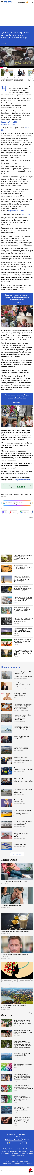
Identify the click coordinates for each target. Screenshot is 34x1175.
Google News (25, 512)
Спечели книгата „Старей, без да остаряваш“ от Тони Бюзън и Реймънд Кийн (17, 981)
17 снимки (16, 402)
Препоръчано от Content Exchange (24, 1013)
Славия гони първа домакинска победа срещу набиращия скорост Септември (22, 1098)
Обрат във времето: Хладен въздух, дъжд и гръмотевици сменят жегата (23, 557)
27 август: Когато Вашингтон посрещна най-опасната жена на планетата (23, 619)
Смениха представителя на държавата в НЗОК (23, 843)
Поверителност (7, 1163)
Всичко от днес (17, 854)
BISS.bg (30, 1151)
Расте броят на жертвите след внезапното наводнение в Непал (22, 1108)
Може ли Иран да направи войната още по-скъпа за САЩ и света (22, 641)
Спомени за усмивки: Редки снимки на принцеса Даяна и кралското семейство (17, 397)
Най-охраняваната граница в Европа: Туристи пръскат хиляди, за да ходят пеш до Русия (23, 652)
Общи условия (24, 1161)
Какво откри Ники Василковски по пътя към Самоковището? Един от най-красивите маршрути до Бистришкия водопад (22, 1044)
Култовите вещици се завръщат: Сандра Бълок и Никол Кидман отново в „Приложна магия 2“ (22, 1077)
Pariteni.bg (30, 1153)
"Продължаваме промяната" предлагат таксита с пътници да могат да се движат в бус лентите (23, 813)
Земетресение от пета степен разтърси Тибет (21, 747)
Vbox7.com (12, 1149)
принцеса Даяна (7, 494)
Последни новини (11, 667)
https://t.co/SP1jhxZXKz (9, 122)
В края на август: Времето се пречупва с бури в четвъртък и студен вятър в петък (23, 631)
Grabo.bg (22, 1153)
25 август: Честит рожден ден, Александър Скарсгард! (15, 955)
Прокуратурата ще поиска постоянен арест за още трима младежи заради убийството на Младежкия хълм (23, 1120)
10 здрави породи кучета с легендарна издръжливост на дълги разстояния (23, 609)
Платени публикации (18, 1163)
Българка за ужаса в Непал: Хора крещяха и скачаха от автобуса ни (23, 791)
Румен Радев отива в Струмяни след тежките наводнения (22, 684)
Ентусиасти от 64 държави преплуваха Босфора (22, 1054)
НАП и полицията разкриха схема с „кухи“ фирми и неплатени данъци (23, 823)
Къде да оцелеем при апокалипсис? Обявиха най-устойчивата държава (23, 588)
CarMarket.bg (22, 1151)
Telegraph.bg (20, 1155)
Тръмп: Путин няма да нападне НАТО (21, 737)
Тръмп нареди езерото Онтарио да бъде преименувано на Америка (23, 759)
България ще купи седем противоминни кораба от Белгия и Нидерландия (22, 727)
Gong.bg (19, 1149)
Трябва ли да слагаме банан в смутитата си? (16, 931)
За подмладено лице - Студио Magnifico (21, 694)
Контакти (29, 1163)
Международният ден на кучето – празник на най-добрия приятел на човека (22, 1021)
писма (17, 494)
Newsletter (14, 512)
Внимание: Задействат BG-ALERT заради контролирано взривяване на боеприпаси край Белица (23, 674)
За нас (7, 1161)
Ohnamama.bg (5, 1153)
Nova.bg (3, 1151)
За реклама (15, 1161)
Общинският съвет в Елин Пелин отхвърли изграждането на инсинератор (22, 717)
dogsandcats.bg (17, 612)
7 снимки (16, 302)
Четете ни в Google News (18, 1143)
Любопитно (5, 29)
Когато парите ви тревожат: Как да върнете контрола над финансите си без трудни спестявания (23, 706)
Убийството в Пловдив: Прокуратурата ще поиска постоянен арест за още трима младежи (22, 578)
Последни (21, 2)
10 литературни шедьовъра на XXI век (14, 881)
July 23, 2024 (26, 214)
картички (25, 494)
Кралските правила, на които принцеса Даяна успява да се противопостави (17, 297)
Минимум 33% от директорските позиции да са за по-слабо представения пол (23, 781)
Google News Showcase (23, 480)
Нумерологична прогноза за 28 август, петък (23, 1064)
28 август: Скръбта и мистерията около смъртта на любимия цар (23, 567)
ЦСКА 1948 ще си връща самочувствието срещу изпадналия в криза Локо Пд (23, 1087)
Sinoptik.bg (14, 1153)
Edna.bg (12, 1155)
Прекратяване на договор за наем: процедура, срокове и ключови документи (23, 598)
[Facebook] (17, 1165)
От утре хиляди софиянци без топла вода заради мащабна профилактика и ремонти (22, 834)
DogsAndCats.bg (12, 1151)
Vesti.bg (7, 2)
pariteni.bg (16, 602)
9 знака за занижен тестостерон (11, 905)
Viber (5, 512)
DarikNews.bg (27, 1149)
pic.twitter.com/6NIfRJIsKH (10, 124)
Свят (15, 740)
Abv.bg (5, 1149)
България (16, 678)
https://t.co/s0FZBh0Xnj (16, 211)
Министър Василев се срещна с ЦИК (21, 800)
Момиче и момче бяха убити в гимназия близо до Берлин (23, 768)
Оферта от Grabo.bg (18, 697)
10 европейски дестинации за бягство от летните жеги (14, 1006)
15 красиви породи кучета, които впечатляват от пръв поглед (23, 1032)
